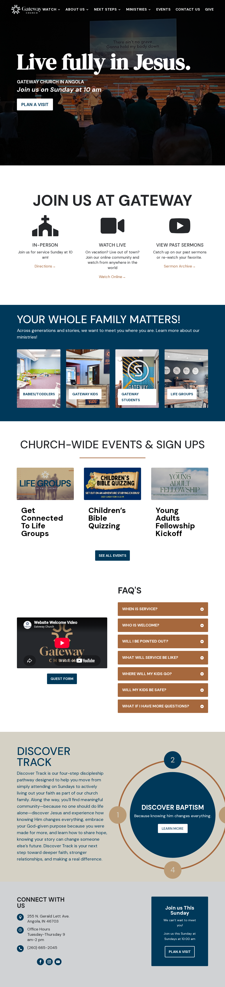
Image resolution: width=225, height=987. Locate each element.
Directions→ (45, 266)
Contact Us (188, 10)
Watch (49, 10)
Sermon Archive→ (180, 266)
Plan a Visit (180, 951)
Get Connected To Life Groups (42, 521)
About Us (75, 10)
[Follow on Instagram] (49, 961)
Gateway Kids (85, 394)
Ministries (136, 10)
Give (209, 10)
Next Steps (105, 10)
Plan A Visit (35, 104)
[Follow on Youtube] (58, 961)
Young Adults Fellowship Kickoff (175, 521)
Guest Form (62, 678)
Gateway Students (131, 397)
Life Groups (182, 394)
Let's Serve (172, 828)
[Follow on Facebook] (40, 961)
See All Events (112, 555)
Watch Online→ (112, 276)
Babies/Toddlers (39, 394)
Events (163, 10)
